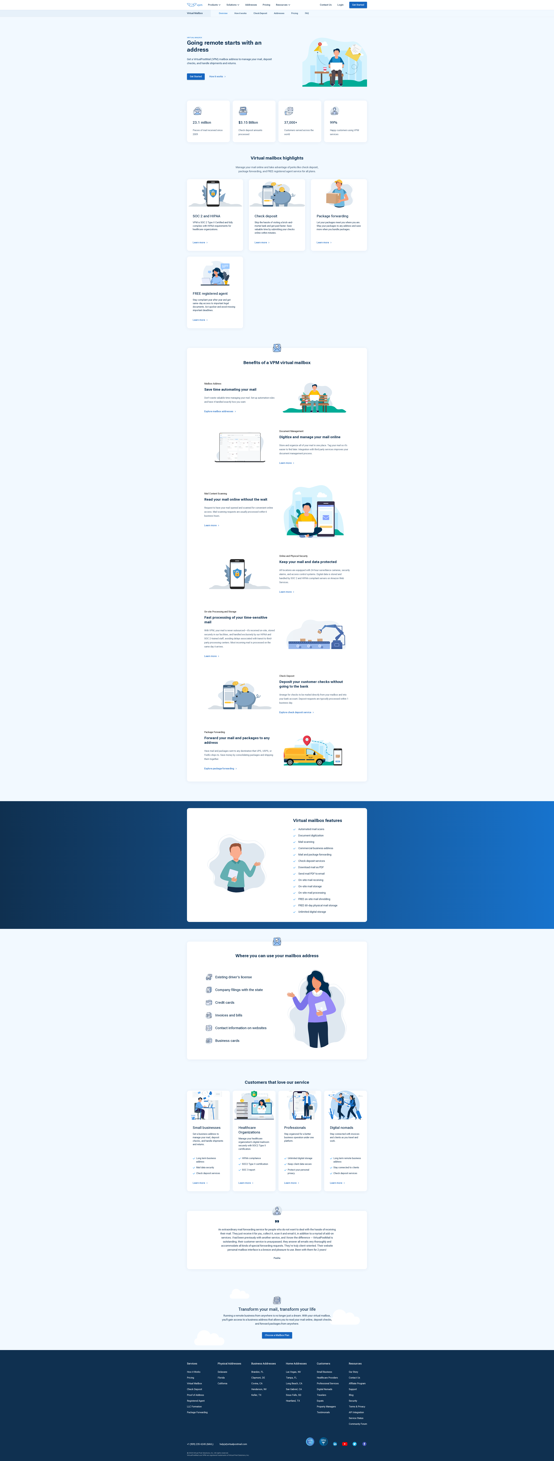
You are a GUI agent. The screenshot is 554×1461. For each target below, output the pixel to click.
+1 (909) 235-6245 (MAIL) (200, 1444)
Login (340, 4)
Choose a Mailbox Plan (277, 1335)
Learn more (199, 242)
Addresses (251, 4)
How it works (240, 13)
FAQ (307, 13)
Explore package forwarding (219, 768)
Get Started (358, 4)
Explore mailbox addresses (218, 411)
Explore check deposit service (295, 712)
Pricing (266, 4)
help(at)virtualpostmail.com (233, 1444)
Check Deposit (260, 13)
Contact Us (326, 4)
